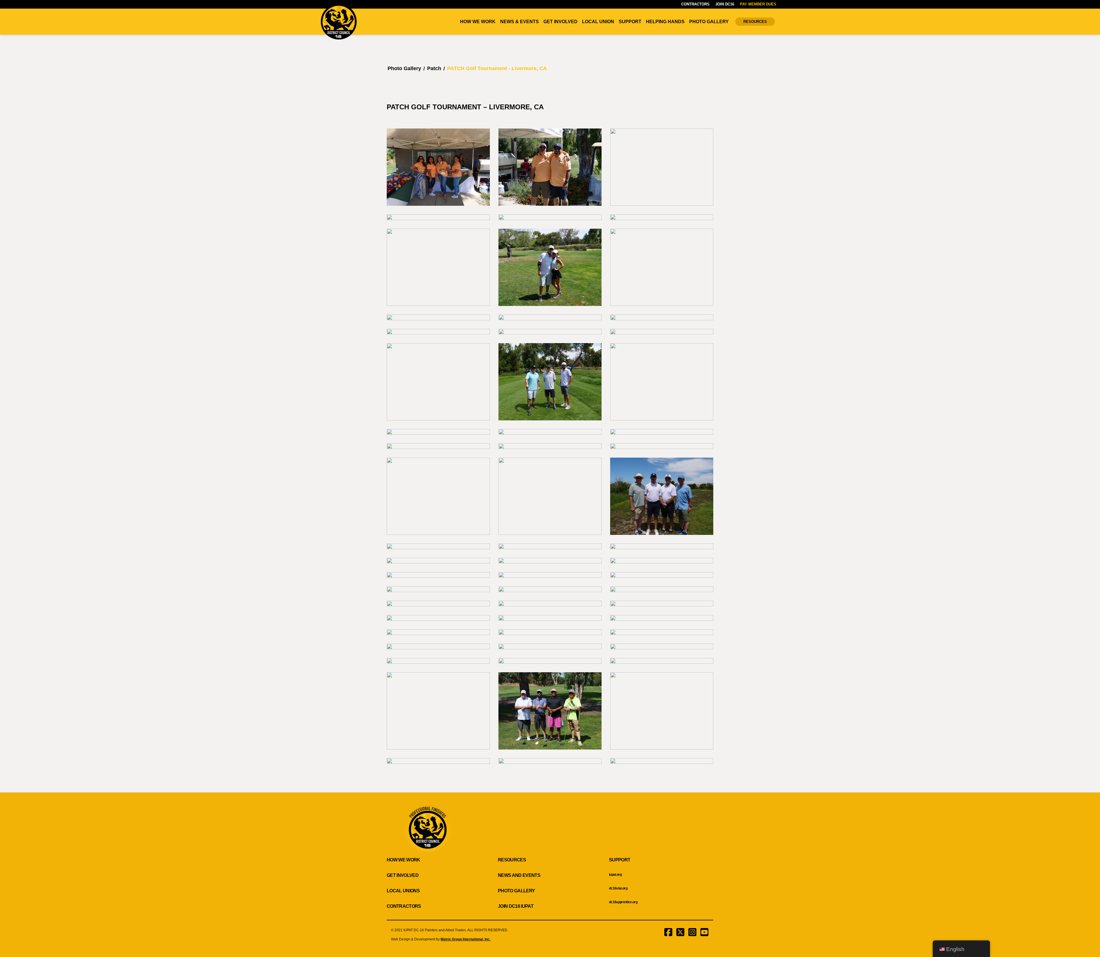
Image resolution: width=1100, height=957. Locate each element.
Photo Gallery (709, 21)
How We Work (478, 21)
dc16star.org (618, 888)
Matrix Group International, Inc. (465, 939)
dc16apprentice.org (623, 902)
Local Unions (403, 890)
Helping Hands (665, 21)
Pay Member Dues (758, 4)
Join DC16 (724, 4)
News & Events (519, 21)
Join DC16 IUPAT (515, 906)
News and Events (519, 875)
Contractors (695, 4)
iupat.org (615, 875)
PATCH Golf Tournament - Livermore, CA (497, 68)
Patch (434, 68)
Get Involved (560, 21)
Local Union (598, 21)
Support (630, 21)
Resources (755, 21)
